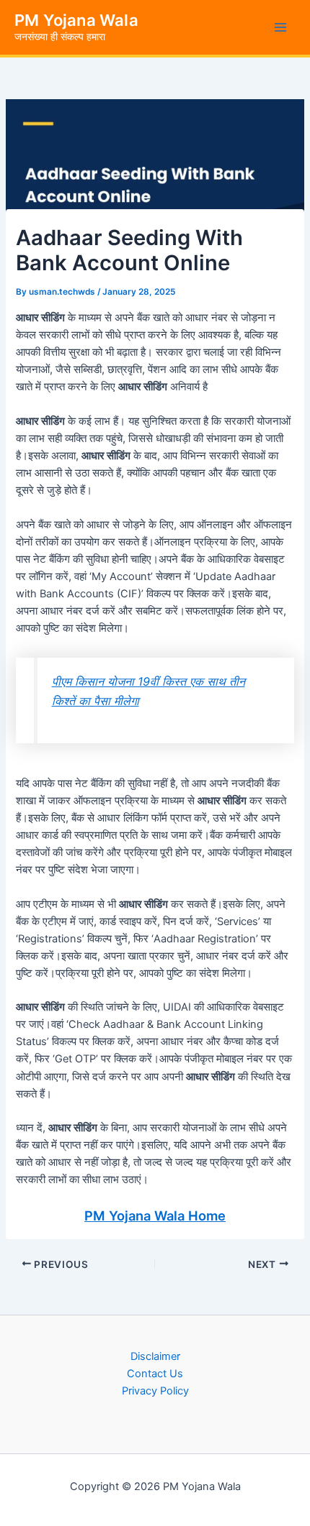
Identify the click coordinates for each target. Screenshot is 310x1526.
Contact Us (155, 1373)
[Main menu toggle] (280, 27)
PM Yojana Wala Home (155, 1215)
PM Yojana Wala (76, 20)
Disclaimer (155, 1356)
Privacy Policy (155, 1390)
